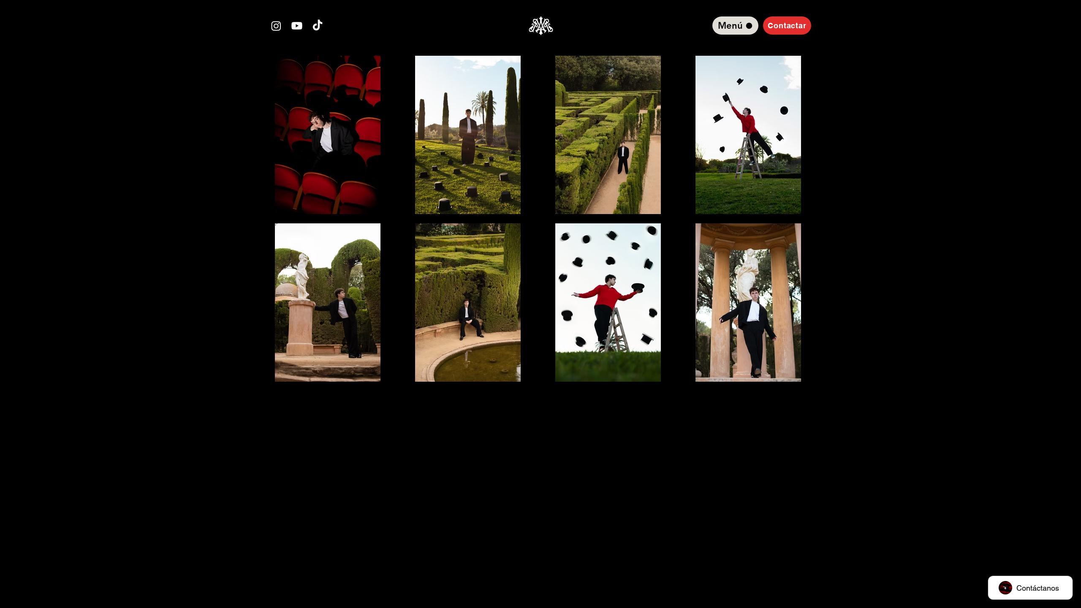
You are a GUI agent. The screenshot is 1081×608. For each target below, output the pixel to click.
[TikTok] (317, 25)
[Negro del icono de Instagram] (540, 405)
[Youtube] (297, 25)
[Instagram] (276, 25)
